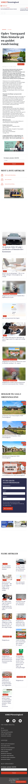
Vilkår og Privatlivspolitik (7, 732)
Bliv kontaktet (8, 508)
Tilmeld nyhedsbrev (21, 781)
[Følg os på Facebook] (7, 720)
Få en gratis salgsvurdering (7, 755)
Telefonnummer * (7, 485)
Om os (2, 728)
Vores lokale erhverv (5, 745)
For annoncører (4, 730)
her (23, 138)
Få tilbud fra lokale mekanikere (8, 757)
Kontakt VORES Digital (6, 734)
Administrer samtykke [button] (6, 736)
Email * (4, 491)
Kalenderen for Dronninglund (8, 747)
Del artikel (20, 64)
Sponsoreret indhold (5, 759)
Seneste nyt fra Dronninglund (7, 743)
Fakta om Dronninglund (6, 749)
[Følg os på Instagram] (14, 720)
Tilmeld (14, 164)
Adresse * (5, 496)
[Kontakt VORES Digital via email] (20, 720)
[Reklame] (14, 146)
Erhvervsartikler (4, 751)
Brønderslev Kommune (6, 753)
